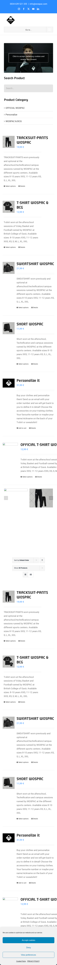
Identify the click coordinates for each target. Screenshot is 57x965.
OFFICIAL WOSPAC (15, 108)
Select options (11, 186)
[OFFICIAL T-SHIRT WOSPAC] (10, 450)
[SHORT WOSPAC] (9, 328)
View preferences (28, 955)
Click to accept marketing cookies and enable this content (28, 57)
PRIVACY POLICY (33, 961)
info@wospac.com (38, 4)
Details (22, 186)
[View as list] (30, 574)
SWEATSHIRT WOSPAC (35, 264)
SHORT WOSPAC (30, 324)
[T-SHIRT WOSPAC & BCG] (9, 207)
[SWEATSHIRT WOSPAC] (9, 268)
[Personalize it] (9, 383)
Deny (28, 947)
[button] (6, 498)
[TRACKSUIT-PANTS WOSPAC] (9, 142)
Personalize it (28, 381)
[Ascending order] (42, 560)
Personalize (11, 114)
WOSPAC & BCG (14, 121)
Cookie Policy (21, 961)
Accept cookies (28, 940)
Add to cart (22, 428)
